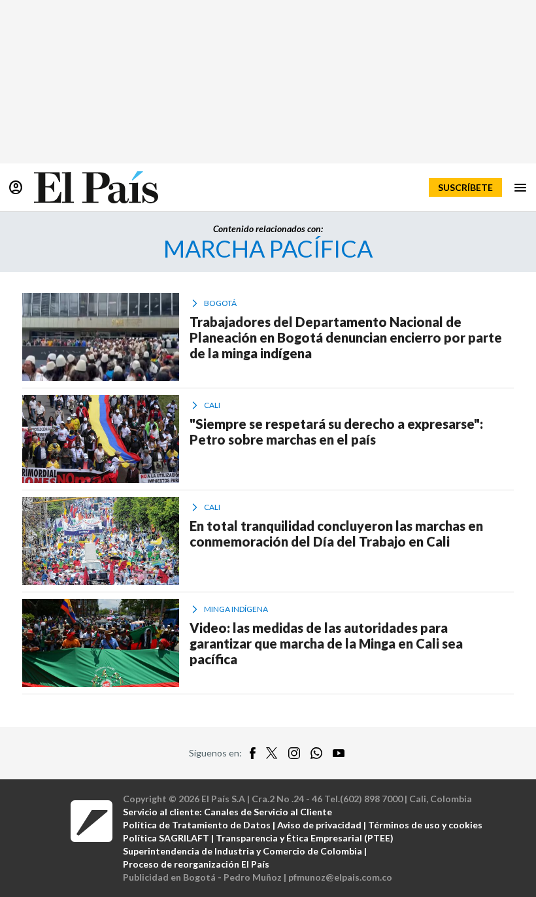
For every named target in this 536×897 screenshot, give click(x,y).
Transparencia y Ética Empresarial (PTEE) (305, 837)
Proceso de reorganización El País (196, 864)
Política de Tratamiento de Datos (197, 824)
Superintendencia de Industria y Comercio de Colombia (242, 850)
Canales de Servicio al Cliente (268, 811)
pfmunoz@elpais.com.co (340, 877)
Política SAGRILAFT (166, 837)
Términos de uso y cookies (425, 824)
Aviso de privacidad (319, 824)
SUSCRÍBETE (465, 187)
